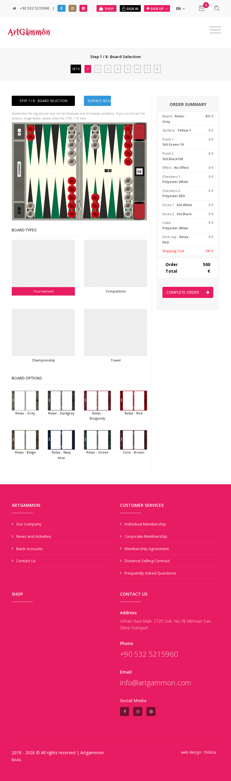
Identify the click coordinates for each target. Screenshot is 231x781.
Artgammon (92, 752)
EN (179, 8)
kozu (16, 759)
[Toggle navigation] (215, 30)
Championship (43, 360)
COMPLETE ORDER (183, 292)
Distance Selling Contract (147, 560)
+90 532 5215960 (34, 8)
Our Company (29, 524)
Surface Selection (99, 100)
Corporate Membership (146, 536)
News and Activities (33, 536)
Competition (116, 291)
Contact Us (26, 560)
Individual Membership (145, 524)
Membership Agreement (147, 548)
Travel (116, 360)
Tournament (43, 291)
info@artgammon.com (155, 682)
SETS (76, 69)
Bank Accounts (29, 548)
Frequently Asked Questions (150, 573)
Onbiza (210, 752)
